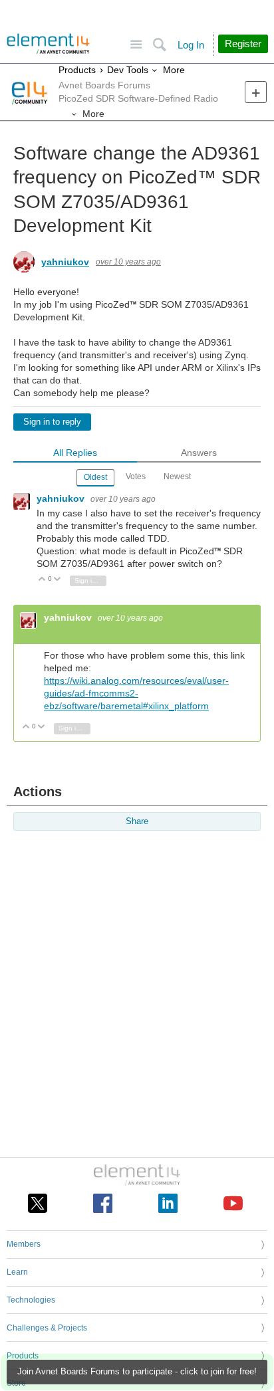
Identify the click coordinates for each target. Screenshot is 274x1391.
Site (136, 44)
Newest (177, 476)
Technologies (31, 1300)
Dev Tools (127, 69)
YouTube (233, 1203)
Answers (199, 452)
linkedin (168, 1203)
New (256, 92)
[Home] (48, 43)
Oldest (95, 477)
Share (137, 821)
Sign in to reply (52, 422)
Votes (136, 476)
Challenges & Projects (47, 1328)
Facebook (102, 1203)
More (174, 69)
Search (159, 44)
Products (77, 69)
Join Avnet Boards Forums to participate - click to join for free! (137, 1371)
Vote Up (42, 580)
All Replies (75, 452)
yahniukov (65, 262)
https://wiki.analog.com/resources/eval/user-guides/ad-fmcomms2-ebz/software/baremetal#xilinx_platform (136, 693)
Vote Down (57, 580)
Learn (17, 1272)
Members (24, 1244)
